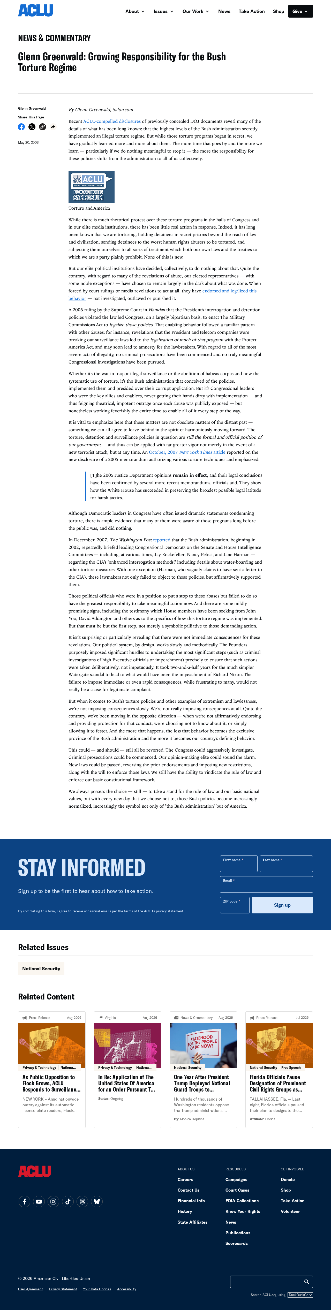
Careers (185, 1179)
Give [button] (298, 11)
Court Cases (237, 1189)
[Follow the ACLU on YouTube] (39, 1201)
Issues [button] (161, 11)
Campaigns (236, 1179)
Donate (288, 1179)
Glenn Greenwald (32, 108)
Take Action (252, 11)
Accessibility (126, 1289)
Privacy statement (63, 1289)
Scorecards (236, 1243)
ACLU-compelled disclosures (112, 121)
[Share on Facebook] (21, 128)
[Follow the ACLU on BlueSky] (97, 1201)
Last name (271, 860)
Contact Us (188, 1189)
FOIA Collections (242, 1200)
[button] (42, 127)
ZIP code (230, 901)
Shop (278, 11)
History (185, 1211)
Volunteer (290, 1211)
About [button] (132, 11)
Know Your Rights (242, 1211)
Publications (237, 1232)
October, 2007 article (187, 452)
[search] (306, 1282)
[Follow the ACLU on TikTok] (68, 1201)
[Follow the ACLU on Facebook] (24, 1201)
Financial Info (191, 1200)
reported (161, 540)
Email (227, 881)
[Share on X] (31, 128)
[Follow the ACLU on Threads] (82, 1201)
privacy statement (169, 911)
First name (231, 860)
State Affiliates (192, 1222)
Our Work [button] (194, 11)
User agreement (30, 1289)
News (224, 11)
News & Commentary (52, 39)
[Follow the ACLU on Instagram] (53, 1201)
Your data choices (97, 1289)
